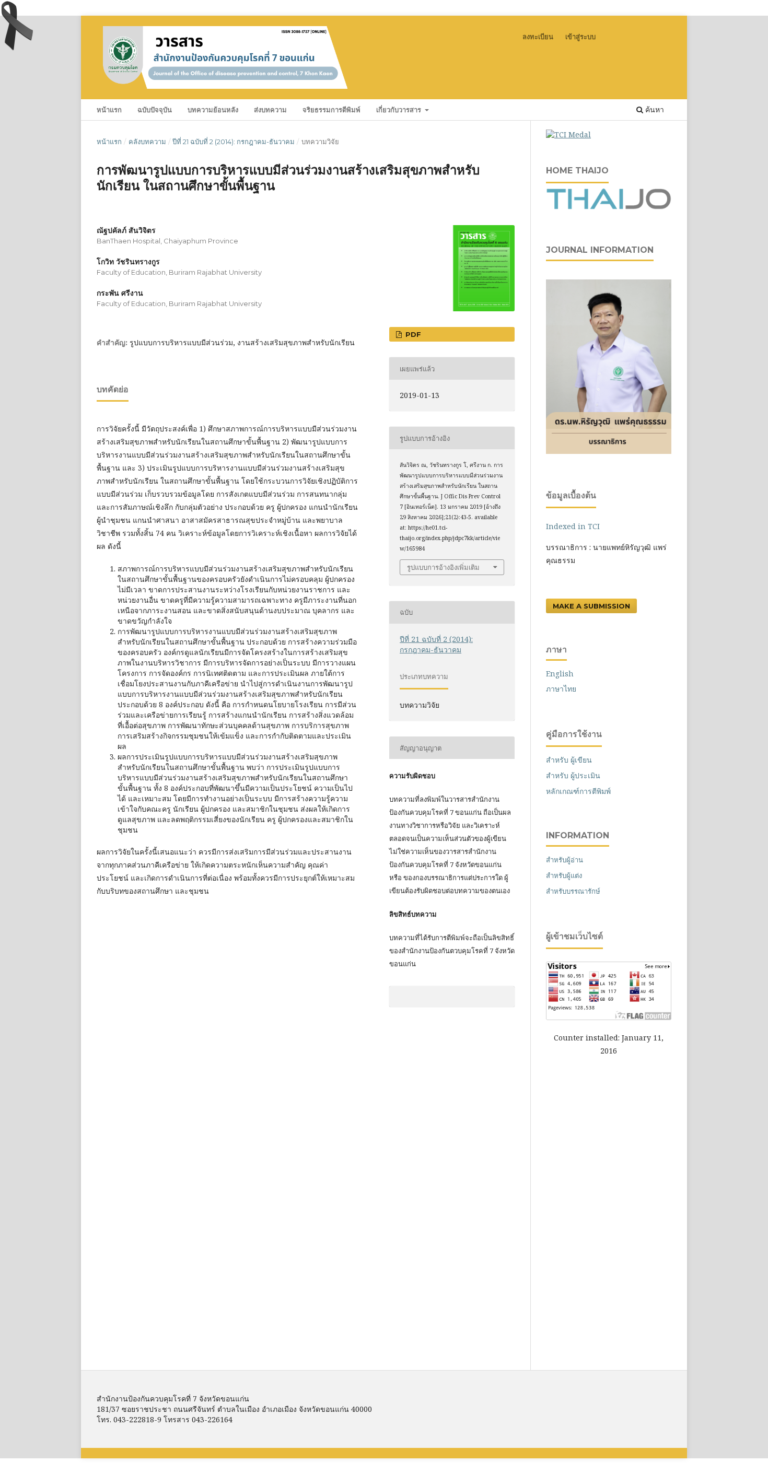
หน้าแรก (109, 110)
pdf (412, 334)
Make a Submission (591, 606)
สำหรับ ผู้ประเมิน (573, 775)
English (560, 673)
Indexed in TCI (573, 526)
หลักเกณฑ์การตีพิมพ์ (578, 791)
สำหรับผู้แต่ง (564, 875)
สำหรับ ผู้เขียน (569, 760)
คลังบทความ (147, 141)
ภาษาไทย (561, 689)
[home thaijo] (608, 207)
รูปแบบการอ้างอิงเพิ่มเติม (443, 567)
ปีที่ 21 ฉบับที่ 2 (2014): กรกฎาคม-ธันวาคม (233, 141)
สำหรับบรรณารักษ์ (573, 891)
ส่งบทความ (270, 110)
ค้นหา (653, 109)
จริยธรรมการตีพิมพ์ (331, 110)
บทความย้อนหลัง (213, 110)
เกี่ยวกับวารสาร (399, 110)
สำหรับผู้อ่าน (564, 859)
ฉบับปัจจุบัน (154, 110)
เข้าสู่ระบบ (580, 36)
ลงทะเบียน (537, 36)
